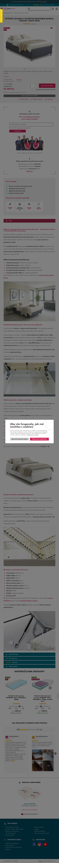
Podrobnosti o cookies (33, 434)
